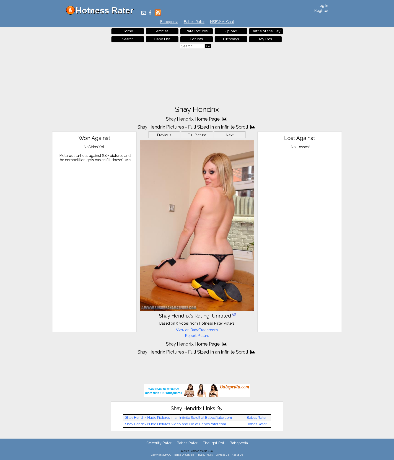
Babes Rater (194, 22)
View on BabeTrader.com (197, 330)
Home (127, 31)
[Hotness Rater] (101, 13)
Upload (231, 31)
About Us (237, 454)
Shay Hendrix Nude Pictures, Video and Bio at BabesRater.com (175, 424)
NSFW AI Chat (222, 22)
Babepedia (169, 22)
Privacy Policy (205, 454)
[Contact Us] (143, 13)
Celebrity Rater (158, 443)
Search (128, 39)
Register (321, 10)
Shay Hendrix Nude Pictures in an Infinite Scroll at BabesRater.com (178, 418)
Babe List (162, 39)
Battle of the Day (265, 31)
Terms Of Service (184, 454)
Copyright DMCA (161, 454)
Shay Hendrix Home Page (193, 119)
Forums (196, 39)
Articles (162, 31)
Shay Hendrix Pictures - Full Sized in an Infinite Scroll (193, 127)
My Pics (265, 39)
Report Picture (197, 335)
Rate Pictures (196, 31)
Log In (322, 5)
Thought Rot (213, 443)
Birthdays (231, 39)
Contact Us (222, 454)
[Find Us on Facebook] (150, 13)
